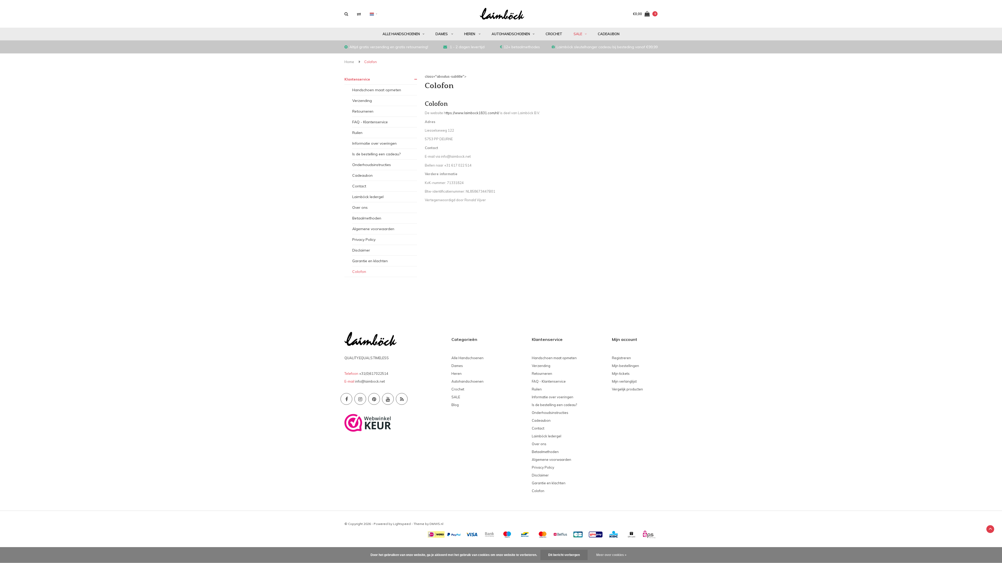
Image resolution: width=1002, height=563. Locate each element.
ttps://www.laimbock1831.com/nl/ (472, 113)
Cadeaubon (608, 34)
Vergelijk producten (627, 389)
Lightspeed (402, 524)
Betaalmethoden (366, 218)
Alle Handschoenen (401, 34)
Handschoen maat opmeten (376, 90)
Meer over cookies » (611, 555)
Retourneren (362, 111)
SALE (578, 34)
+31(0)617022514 (373, 373)
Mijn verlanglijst (624, 381)
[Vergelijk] (359, 13)
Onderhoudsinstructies (371, 164)
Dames (442, 34)
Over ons (360, 207)
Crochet (554, 34)
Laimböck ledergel (368, 196)
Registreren (621, 358)
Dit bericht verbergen (564, 555)
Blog (455, 405)
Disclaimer (361, 250)
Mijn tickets (621, 373)
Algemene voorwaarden (373, 229)
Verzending (362, 100)
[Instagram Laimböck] (360, 399)
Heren (470, 34)
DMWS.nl (436, 524)
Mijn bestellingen (625, 366)
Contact (359, 186)
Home (349, 62)
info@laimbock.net (370, 381)
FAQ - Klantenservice (370, 122)
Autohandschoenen (511, 34)
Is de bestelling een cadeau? (376, 154)
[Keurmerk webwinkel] (367, 422)
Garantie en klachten (370, 261)
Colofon (370, 62)
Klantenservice (357, 79)
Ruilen (357, 132)
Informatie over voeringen (374, 143)
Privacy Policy (363, 239)
